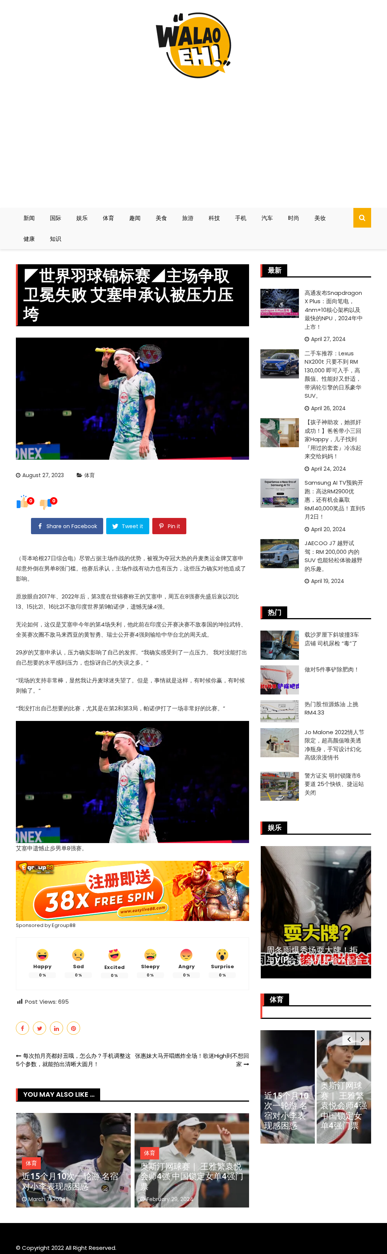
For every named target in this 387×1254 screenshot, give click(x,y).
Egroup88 (64, 925)
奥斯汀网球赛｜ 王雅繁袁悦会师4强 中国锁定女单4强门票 (191, 1176)
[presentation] (349, 1038)
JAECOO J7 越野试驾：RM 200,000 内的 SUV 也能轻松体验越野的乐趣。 (333, 556)
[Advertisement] (193, 140)
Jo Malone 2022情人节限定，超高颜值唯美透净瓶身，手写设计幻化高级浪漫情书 (334, 745)
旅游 (188, 218)
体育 (108, 218)
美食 (161, 218)
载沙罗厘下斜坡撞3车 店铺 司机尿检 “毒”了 (332, 639)
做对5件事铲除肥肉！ (332, 669)
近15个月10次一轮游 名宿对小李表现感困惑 (70, 1180)
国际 (55, 218)
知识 (55, 239)
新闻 (29, 218)
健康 (29, 239)
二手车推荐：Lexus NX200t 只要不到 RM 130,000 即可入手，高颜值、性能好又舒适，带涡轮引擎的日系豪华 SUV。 (333, 374)
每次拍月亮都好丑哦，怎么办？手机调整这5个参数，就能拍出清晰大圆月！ (73, 1060)
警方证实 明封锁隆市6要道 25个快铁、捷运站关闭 (334, 784)
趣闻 (135, 218)
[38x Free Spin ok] (132, 890)
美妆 (320, 218)
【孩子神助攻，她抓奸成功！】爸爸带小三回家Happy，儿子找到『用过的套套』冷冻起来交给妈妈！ (333, 439)
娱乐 (82, 218)
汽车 (267, 218)
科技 (214, 218)
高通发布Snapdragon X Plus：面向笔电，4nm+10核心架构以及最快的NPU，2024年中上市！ (334, 310)
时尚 (293, 218)
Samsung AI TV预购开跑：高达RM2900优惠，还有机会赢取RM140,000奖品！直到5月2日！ (335, 500)
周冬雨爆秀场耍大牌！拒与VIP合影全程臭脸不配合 (314, 954)
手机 (240, 218)
